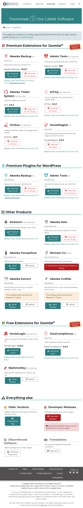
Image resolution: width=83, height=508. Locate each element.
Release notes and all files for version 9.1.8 (21, 195)
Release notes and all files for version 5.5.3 (21, 116)
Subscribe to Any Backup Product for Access (62, 266)
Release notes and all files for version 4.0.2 (61, 358)
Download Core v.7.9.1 (53, 71)
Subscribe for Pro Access (30, 74)
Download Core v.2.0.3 (53, 191)
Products (27, 4)
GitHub (31, 265)
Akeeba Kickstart (17, 83)
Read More (54, 451)
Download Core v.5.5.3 (13, 110)
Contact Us (13, 469)
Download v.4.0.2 (54, 352)
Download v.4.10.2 (14, 351)
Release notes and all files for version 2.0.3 (61, 197)
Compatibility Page (12, 422)
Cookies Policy (26, 473)
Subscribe (39, 4)
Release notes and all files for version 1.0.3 (21, 148)
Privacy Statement (44, 473)
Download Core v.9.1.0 (13, 233)
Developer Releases (53, 417)
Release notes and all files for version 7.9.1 (61, 77)
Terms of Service (56, 469)
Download (51, 4)
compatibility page (26, 37)
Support (61, 4)
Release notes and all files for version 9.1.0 (21, 239)
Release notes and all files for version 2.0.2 (61, 115)
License (60, 473)
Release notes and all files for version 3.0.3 (61, 151)
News (25, 469)
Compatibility (57, 477)
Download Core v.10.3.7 (13, 74)
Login (72, 4)
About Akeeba (38, 469)
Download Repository (13, 453)
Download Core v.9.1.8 (13, 189)
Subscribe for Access (53, 109)
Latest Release (13, 266)
